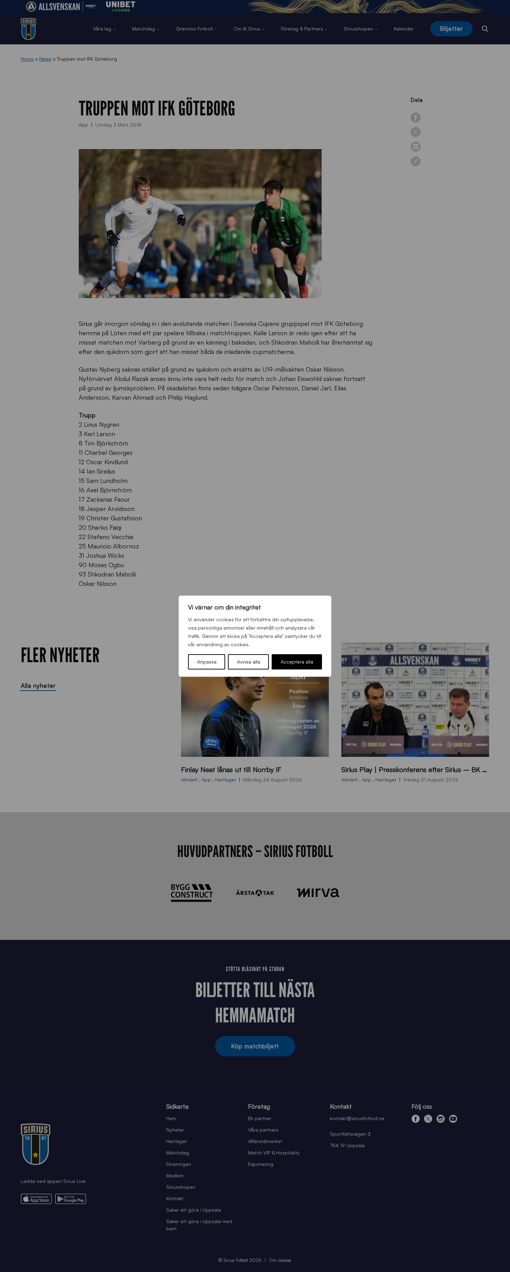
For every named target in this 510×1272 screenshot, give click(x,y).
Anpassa (206, 662)
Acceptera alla (297, 662)
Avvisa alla (248, 662)
